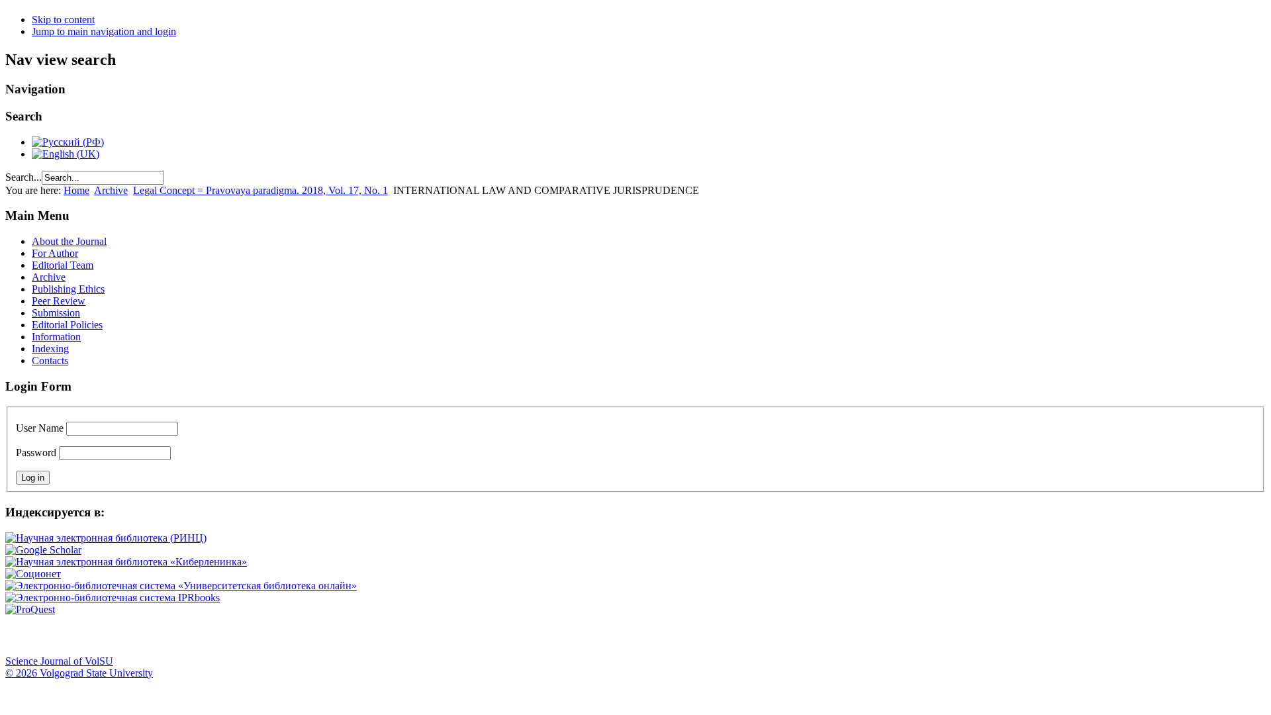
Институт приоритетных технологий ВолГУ (187, 635)
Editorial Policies (67, 324)
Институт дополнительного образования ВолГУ (419, 635)
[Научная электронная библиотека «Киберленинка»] (126, 561)
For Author (55, 253)
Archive (111, 190)
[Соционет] (33, 573)
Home (76, 190)
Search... (23, 177)
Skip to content (63, 19)
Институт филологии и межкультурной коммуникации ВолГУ (319, 635)
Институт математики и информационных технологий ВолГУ (121, 635)
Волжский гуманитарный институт (54, 635)
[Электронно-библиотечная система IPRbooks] (112, 597)
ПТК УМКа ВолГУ (88, 635)
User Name (40, 428)
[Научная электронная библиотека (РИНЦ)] (106, 538)
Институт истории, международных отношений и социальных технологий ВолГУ (385, 635)
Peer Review (58, 301)
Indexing (50, 348)
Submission (56, 312)
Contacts (50, 360)
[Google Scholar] (43, 549)
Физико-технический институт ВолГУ (154, 635)
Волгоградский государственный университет (21, 635)
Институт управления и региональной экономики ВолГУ (253, 635)
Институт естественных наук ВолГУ (220, 635)
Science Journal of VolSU (59, 661)
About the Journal (69, 241)
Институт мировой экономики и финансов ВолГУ (286, 635)
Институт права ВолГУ (352, 635)
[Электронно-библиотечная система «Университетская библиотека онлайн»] (181, 585)
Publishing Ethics (68, 289)
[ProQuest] (30, 609)
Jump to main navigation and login (104, 31)
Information (56, 336)
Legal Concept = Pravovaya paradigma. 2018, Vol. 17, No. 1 (260, 190)
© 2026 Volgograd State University (79, 673)
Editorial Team (62, 265)
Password (36, 452)
